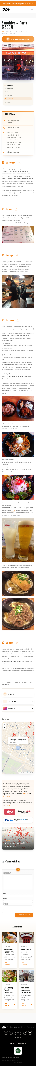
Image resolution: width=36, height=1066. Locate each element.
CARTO (32, 773)
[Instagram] (6, 1033)
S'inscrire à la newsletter (18, 1043)
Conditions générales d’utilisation (10, 1058)
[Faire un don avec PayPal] (9, 820)
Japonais (24, 682)
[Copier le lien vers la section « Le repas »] (17, 320)
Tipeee (8, 805)
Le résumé (10, 88)
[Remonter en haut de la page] (32, 1054)
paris (30, 682)
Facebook (26, 794)
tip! (10, 812)
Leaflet (23, 773)
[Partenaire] (18, 1051)
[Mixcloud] (25, 1033)
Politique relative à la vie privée (10, 1060)
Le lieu (9, 92)
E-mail (5, 898)
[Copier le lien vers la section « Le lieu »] (15, 209)
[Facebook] (16, 1033)
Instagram (6, 796)
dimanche (9, 682)
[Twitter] (16, 1037)
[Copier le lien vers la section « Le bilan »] (17, 642)
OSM (27, 773)
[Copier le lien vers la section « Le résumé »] (19, 162)
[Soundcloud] (20, 1033)
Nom (5, 893)
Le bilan (10, 102)
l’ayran (13, 510)
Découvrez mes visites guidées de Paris (18, 3)
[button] (18, 748)
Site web (6, 904)
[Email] (20, 1037)
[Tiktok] (11, 1033)
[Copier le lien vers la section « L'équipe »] (17, 255)
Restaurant (5, 684)
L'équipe (10, 95)
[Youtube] (30, 1033)
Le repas (10, 99)
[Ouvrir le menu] (32, 10)
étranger (17, 682)
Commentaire (7, 873)
